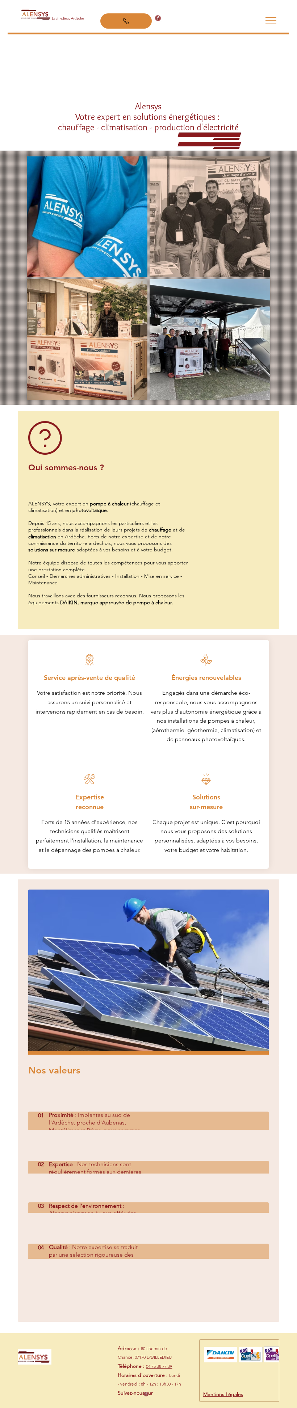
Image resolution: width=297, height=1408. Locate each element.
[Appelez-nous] (126, 21)
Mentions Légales (223, 1394)
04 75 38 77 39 (159, 1366)
